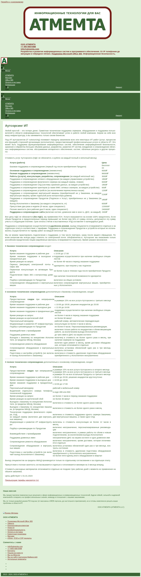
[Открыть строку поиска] (2, 66)
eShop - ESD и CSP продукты (19, 538)
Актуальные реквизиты (16, 559)
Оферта (10, 523)
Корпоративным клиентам (18, 525)
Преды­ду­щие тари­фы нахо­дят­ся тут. (22, 480)
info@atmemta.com (30, 49)
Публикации (10, 85)
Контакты (11, 551)
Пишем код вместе (15, 553)
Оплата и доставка (13, 82)
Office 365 (9, 80)
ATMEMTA (9, 75)
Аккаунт (119, 87)
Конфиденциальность (16, 530)
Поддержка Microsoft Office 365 (67, 54)
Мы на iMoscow (13, 555)
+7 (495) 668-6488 (14, 549)
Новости (10, 528)
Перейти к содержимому (12, 2)
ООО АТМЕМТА (28, 44)
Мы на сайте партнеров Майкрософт (22, 557)
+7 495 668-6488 (28, 47)
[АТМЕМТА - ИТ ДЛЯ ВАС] (4, 63)
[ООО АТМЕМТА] (67, 39)
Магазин (8, 78)
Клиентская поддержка (16, 534)
